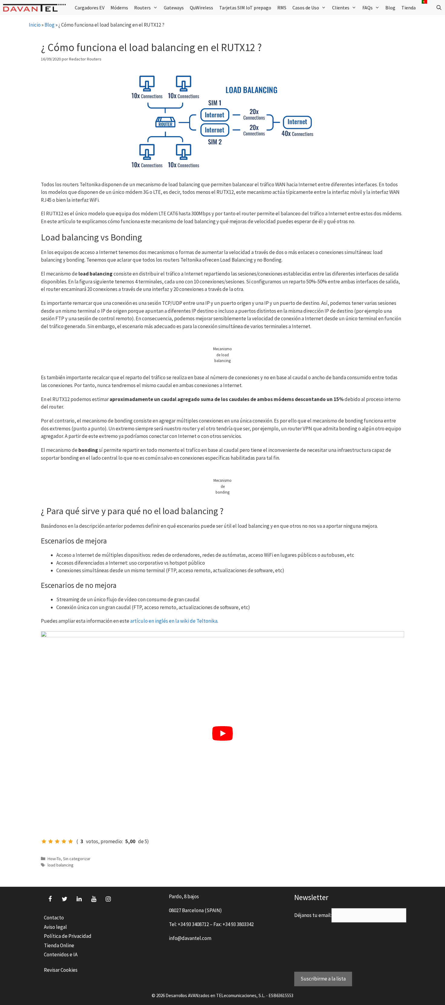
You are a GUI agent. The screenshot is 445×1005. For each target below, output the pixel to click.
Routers (142, 8)
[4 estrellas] (64, 841)
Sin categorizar (77, 858)
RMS (281, 8)
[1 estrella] (44, 841)
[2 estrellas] (51, 841)
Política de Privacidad (67, 936)
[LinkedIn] (79, 899)
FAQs (367, 8)
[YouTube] (93, 899)
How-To (54, 858)
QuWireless (201, 8)
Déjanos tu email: (312, 915)
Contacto (54, 917)
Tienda (408, 8)
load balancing (61, 865)
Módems (119, 8)
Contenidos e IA (60, 954)
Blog (390, 8)
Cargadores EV (89, 8)
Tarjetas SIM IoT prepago (245, 8)
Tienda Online (59, 945)
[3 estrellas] (57, 841)
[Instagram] (108, 899)
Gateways (174, 8)
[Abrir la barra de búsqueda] (439, 7)
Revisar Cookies (60, 970)
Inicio (35, 24)
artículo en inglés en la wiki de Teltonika (173, 621)
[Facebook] (50, 899)
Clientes (340, 8)
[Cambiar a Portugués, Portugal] (424, 2)
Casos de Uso (305, 8)
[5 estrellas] (71, 841)
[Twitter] (64, 899)
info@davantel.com (190, 938)
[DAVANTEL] (36, 8)
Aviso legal (55, 927)
